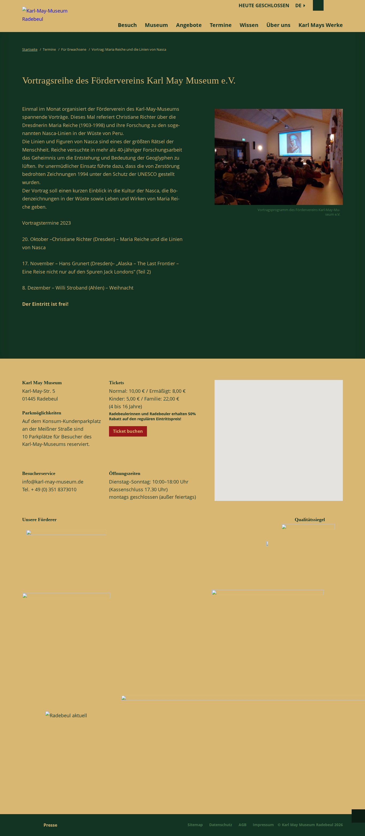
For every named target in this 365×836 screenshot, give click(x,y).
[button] (283, 445)
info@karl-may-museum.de (52, 481)
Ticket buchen (128, 431)
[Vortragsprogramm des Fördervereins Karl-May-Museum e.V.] (279, 206)
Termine (221, 25)
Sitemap (195, 824)
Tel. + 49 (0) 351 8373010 (49, 489)
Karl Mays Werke (320, 25)
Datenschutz (220, 824)
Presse (50, 825)
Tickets (116, 382)
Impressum (263, 824)
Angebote (189, 25)
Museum (156, 25)
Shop (333, 5)
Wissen (249, 25)
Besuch (127, 25)
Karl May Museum (42, 382)
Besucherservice (38, 473)
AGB (242, 824)
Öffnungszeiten (124, 473)
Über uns (278, 25)
